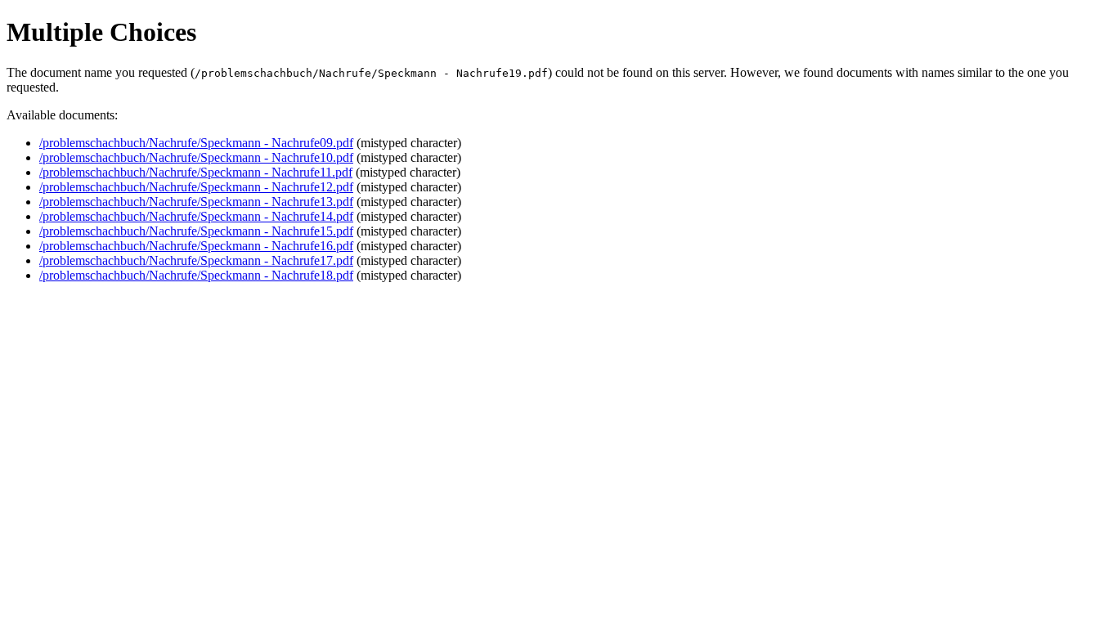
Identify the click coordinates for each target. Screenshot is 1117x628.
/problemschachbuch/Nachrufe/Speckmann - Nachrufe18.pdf (196, 275)
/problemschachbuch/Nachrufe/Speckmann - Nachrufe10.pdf (196, 157)
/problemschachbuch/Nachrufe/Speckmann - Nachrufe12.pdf (196, 187)
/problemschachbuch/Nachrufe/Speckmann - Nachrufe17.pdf (196, 260)
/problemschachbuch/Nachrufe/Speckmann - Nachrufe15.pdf (196, 231)
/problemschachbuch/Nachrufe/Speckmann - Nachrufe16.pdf (196, 246)
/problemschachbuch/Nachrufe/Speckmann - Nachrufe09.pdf (196, 143)
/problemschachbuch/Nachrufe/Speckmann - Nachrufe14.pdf (196, 216)
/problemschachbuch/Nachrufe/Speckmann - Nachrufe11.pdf (195, 172)
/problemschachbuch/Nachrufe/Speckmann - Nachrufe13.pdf (196, 202)
